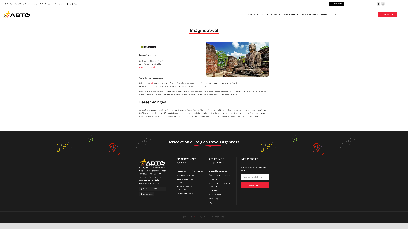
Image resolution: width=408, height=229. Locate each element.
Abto (194, 217)
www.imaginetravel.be (148, 67)
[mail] (383, 4)
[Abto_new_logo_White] (152, 159)
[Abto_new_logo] (16, 11)
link (152, 83)
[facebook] (378, 4)
